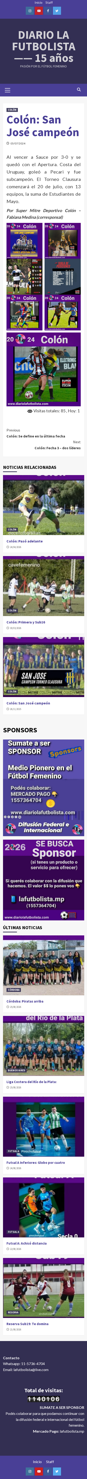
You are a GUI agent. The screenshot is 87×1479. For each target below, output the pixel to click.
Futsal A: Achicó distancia (26, 1243)
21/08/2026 (15, 1329)
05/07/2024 (17, 143)
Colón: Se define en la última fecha (35, 433)
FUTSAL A (13, 1151)
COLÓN (12, 109)
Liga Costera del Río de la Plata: (31, 1082)
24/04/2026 (15, 547)
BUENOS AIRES (16, 1070)
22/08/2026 (15, 1249)
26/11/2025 (15, 709)
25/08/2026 (15, 1007)
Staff (49, 2)
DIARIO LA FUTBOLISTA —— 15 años (43, 46)
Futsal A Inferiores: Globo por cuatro (35, 1162)
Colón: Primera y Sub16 (25, 622)
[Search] (79, 89)
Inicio (38, 2)
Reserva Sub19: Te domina (27, 1324)
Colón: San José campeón (28, 703)
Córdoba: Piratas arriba (24, 1001)
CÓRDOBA (13, 989)
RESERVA (13, 1312)
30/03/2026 (15, 628)
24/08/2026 (15, 1168)
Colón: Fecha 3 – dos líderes (58, 445)
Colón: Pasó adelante (24, 541)
